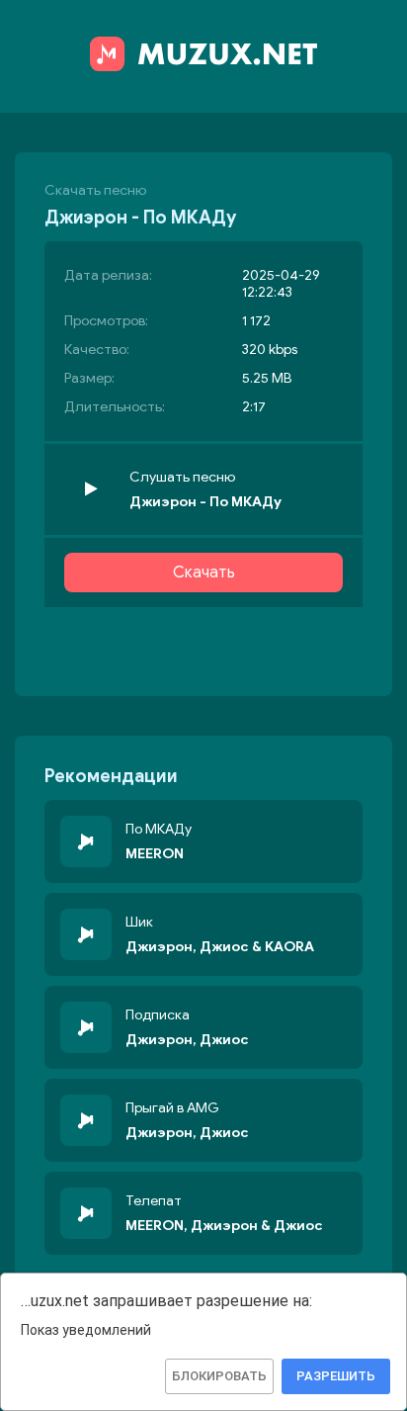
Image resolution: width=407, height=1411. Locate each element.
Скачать (204, 572)
